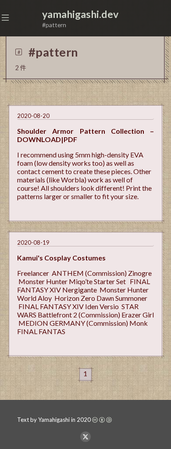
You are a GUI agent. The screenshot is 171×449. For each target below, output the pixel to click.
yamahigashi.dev (80, 14)
